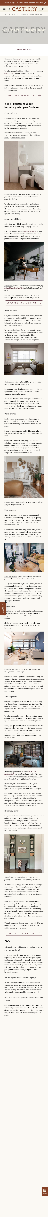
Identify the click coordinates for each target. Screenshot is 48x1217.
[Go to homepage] (24, 9)
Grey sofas (8, 59)
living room (29, 71)
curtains (36, 389)
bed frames (24, 59)
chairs (15, 59)
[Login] (40, 9)
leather (6, 448)
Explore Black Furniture (22, 303)
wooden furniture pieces (26, 593)
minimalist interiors (18, 138)
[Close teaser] (6, 602)
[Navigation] (4, 8)
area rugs (29, 389)
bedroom (37, 71)
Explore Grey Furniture (22, 95)
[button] (43, 9)
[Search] (8, 8)
